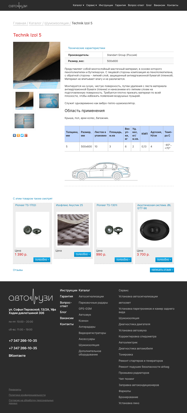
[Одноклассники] (18, 134)
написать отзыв (161, 269)
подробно (41, 259)
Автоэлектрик (128, 342)
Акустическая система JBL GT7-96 (154, 207)
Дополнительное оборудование (90, 352)
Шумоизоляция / (58, 23)
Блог (149, 5)
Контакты (172, 5)
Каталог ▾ (78, 5)
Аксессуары (87, 339)
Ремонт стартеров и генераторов (141, 360)
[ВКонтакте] (14, 134)
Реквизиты (15, 389)
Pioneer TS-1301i (107, 205)
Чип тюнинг (126, 378)
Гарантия (120, 5)
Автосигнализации (91, 296)
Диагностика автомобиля (136, 348)
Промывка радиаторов (134, 372)
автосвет (125, 302)
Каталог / (36, 23)
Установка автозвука (132, 330)
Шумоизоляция (89, 345)
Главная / (20, 23)
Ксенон (83, 320)
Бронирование (128, 397)
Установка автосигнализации (138, 296)
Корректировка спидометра (137, 336)
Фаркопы (125, 391)
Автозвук (85, 314)
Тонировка (126, 354)
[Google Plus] (26, 134)
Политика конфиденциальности (27, 395)
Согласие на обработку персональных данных (31, 402)
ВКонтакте (17, 356)
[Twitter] (22, 134)
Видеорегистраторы (92, 333)
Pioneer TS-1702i (25, 205)
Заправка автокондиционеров (139, 385)
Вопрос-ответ (136, 5)
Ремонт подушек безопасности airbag (144, 366)
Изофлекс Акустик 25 (69, 205)
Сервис (124, 290)
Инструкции (106, 5)
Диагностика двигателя (134, 324)
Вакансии (159, 5)
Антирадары (87, 326)
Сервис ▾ (91, 5)
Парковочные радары (93, 302)
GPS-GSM (85, 308)
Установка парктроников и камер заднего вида (146, 310)
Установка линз (129, 403)
